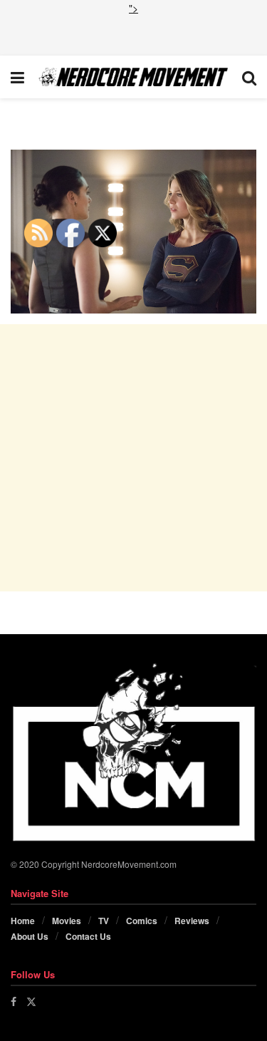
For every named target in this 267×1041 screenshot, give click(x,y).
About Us (29, 936)
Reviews (191, 920)
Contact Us (88, 936)
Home (23, 920)
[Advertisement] (134, 33)
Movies (66, 920)
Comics (141, 920)
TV (103, 920)
